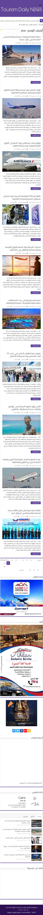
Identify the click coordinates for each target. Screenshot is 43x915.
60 (12, 560)
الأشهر (32, 816)
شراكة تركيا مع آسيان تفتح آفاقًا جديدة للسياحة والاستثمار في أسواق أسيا (24, 511)
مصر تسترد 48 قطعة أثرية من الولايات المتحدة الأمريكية (17, 855)
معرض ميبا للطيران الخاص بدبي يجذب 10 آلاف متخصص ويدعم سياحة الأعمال (24, 354)
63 (4, 566)
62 (4, 563)
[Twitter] (17, 730)
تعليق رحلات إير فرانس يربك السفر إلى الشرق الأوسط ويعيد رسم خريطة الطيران (22, 144)
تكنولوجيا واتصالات (22, 202)
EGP (40, 783)
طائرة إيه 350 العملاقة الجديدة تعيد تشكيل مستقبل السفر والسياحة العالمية (22, 197)
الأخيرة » (21, 570)
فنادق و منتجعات (17, 306)
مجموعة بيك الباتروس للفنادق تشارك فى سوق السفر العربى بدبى (17, 847)
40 (27, 560)
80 (34, 570)
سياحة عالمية (23, 413)
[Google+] (25, 730)
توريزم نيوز (24, 43)
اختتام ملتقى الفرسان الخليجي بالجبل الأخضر (18, 838)
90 (30, 570)
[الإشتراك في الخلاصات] (0, 29)
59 (16, 560)
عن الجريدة (20, 907)
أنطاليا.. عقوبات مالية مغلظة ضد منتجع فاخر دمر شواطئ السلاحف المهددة (16, 830)
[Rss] (29, 730)
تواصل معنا (27, 907)
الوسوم (25, 816)
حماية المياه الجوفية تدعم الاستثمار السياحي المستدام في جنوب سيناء (22, 38)
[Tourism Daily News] (21, 8)
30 (30, 560)
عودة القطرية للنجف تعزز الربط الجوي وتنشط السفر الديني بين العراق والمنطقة (22, 460)
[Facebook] (21, 730)
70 (38, 570)
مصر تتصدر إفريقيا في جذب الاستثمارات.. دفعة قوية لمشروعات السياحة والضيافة (23, 301)
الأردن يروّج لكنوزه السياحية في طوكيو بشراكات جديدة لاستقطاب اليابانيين (24, 407)
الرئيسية (40, 24)
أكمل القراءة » (35, 82)
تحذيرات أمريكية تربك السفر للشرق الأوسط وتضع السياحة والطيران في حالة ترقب (23, 248)
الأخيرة (39, 816)
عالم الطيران (23, 96)
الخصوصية (34, 907)
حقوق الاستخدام (11, 907)
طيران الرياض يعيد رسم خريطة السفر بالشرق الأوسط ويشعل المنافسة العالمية (22, 91)
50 (23, 560)
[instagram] (14, 730)
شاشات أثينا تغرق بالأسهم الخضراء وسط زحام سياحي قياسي (17, 821)
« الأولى (39, 560)
